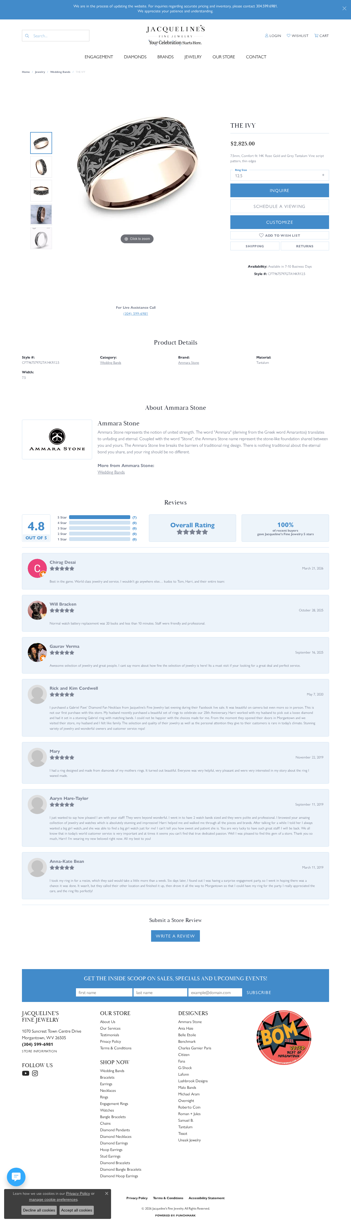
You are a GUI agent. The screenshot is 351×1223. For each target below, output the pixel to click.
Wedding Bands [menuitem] (112, 1070)
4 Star (62, 522)
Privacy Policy (110, 1041)
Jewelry (193, 56)
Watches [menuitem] (107, 1110)
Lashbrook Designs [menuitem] (193, 1080)
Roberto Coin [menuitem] (189, 1107)
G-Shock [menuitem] (185, 1067)
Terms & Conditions (115, 1047)
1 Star (62, 539)
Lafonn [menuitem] (183, 1074)
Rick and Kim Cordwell (74, 688)
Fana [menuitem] (181, 1061)
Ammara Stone (188, 362)
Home (26, 72)
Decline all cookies (39, 1210)
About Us (107, 1021)
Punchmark (186, 1215)
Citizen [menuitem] (183, 1054)
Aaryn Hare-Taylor (69, 798)
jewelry (40, 72)
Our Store (224, 56)
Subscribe (259, 992)
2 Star (62, 533)
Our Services (110, 1028)
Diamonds (135, 56)
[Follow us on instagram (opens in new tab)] (35, 1073)
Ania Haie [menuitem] (185, 1028)
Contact (256, 56)
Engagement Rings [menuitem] (114, 1103)
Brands (165, 56)
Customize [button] (279, 222)
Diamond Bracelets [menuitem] (115, 1162)
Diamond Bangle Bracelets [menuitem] (120, 1169)
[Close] (344, 8)
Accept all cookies (76, 1210)
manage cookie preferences (53, 1199)
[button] (273, 35)
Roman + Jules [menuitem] (189, 1113)
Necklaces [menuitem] (108, 1090)
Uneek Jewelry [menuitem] (189, 1139)
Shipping (255, 246)
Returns (305, 246)
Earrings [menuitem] (106, 1083)
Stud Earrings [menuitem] (110, 1156)
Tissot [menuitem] (182, 1133)
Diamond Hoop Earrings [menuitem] (119, 1175)
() (134, 517)
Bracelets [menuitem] (107, 1077)
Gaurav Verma (64, 646)
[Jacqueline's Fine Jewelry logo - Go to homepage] (175, 35)
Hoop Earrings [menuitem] (111, 1149)
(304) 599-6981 (135, 313)
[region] (137, 190)
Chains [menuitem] (105, 1123)
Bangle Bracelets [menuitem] (113, 1116)
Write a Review (175, 936)
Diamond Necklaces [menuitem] (115, 1136)
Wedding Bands (60, 72)
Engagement (99, 56)
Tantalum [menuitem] (185, 1126)
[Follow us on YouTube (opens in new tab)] (25, 1073)
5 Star (62, 517)
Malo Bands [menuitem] (187, 1087)
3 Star (62, 528)
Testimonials (109, 1034)
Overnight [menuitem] (186, 1100)
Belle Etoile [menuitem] (187, 1034)
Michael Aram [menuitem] (189, 1093)
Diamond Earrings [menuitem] (114, 1142)
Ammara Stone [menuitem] (190, 1021)
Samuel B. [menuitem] (186, 1120)
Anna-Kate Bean (67, 861)
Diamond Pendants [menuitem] (115, 1129)
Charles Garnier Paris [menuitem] (194, 1047)
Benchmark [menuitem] (187, 1041)
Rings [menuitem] (104, 1096)
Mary (55, 751)
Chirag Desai (63, 562)
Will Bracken (63, 604)
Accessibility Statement (207, 1197)
